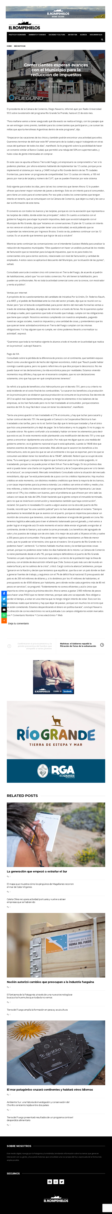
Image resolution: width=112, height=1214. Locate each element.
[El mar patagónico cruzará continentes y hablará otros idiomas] (56, 1052)
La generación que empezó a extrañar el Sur (37, 871)
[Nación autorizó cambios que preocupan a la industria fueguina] (56, 945)
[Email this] (4, 610)
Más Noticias (57, 86)
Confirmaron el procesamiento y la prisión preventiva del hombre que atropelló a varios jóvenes (35, 646)
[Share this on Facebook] (4, 593)
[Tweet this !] (4, 599)
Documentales (96, 35)
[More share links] (4, 620)
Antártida (72, 35)
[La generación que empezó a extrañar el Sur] (56, 834)
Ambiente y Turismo (37, 35)
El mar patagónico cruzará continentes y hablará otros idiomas (50, 1089)
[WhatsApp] (4, 615)
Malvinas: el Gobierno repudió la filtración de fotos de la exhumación (78, 644)
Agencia (83, 35)
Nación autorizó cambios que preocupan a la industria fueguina (50, 982)
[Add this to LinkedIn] (4, 604)
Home (9, 46)
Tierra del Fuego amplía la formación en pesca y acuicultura (37, 1010)
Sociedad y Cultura (57, 35)
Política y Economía (17, 35)
